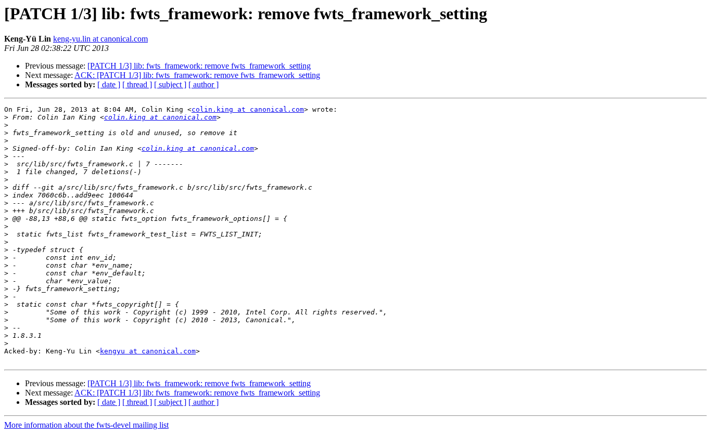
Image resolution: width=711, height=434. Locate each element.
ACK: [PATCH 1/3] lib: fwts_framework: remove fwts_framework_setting (197, 75)
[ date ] (108, 84)
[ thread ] (137, 84)
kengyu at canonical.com (148, 351)
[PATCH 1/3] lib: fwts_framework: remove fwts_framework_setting (199, 65)
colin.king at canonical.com (248, 109)
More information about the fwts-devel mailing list (86, 424)
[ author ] (203, 84)
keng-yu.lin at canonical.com (100, 38)
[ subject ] (170, 84)
